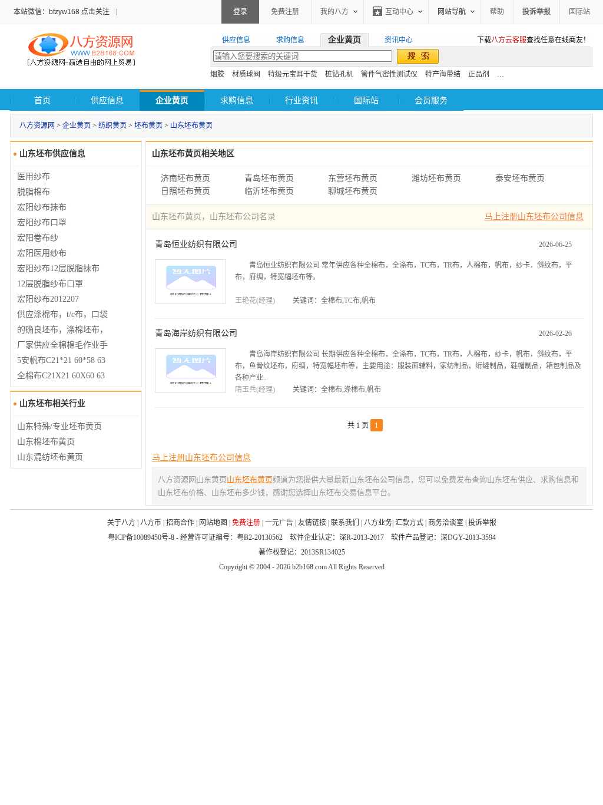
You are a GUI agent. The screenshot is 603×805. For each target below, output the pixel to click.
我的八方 (334, 12)
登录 (240, 12)
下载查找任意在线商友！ (533, 40)
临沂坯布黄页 (269, 191)
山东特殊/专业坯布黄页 (59, 426)
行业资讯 (301, 100)
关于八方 (121, 523)
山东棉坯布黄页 (46, 441)
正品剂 (478, 74)
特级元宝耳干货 (292, 74)
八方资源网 (37, 125)
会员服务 (431, 100)
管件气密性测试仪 (389, 74)
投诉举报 (482, 523)
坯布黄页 (148, 125)
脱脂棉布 (33, 191)
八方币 (150, 523)
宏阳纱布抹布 (42, 207)
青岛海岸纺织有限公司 (196, 333)
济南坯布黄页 (185, 178)
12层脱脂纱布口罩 (50, 283)
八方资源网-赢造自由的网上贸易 (81, 50)
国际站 (579, 12)
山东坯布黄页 (191, 125)
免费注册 (285, 12)
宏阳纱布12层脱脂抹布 (58, 268)
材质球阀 (246, 74)
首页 (42, 100)
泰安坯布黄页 (520, 178)
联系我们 (345, 523)
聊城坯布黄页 (352, 191)
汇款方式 (409, 523)
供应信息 (107, 100)
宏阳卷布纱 (37, 237)
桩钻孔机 (339, 74)
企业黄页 (76, 125)
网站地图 (213, 523)
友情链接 (312, 523)
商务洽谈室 (445, 523)
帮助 (497, 12)
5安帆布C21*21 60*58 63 (61, 360)
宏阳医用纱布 (42, 253)
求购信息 (236, 100)
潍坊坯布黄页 (436, 178)
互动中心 (399, 12)
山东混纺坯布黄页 (50, 457)
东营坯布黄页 (352, 178)
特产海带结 (442, 74)
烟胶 (217, 74)
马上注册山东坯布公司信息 (534, 216)
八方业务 (378, 523)
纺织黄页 (112, 125)
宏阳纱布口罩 (42, 222)
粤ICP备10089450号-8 (141, 537)
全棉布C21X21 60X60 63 (61, 375)
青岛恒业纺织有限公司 (196, 244)
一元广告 (279, 523)
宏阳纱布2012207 (48, 299)
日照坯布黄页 (185, 191)
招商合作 (180, 523)
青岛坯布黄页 (269, 178)
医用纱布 (33, 176)
